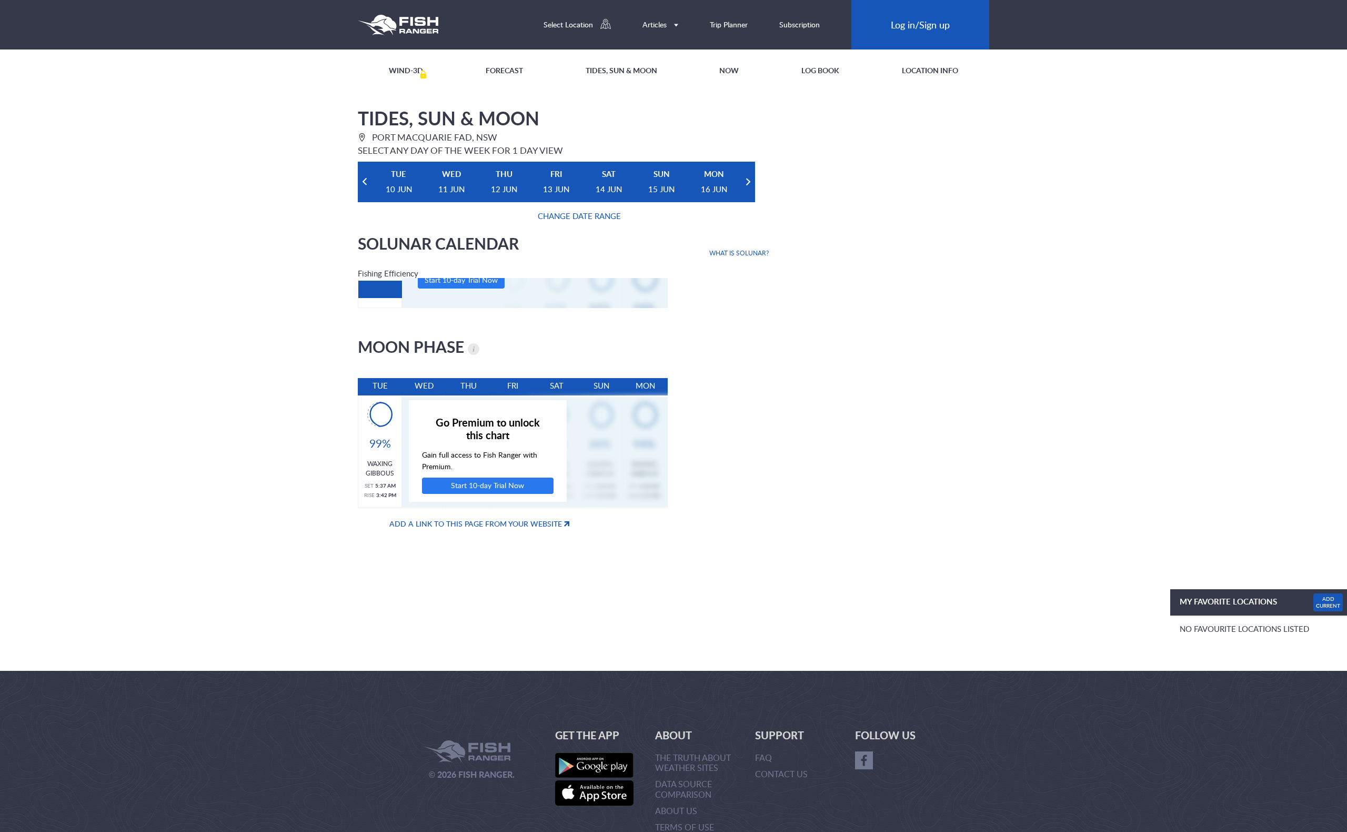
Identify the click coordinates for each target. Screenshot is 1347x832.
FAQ (763, 758)
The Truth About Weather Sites (693, 763)
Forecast (504, 70)
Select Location (569, 24)
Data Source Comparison (683, 789)
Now (729, 70)
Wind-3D (406, 70)
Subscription (799, 24)
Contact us (781, 774)
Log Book (820, 70)
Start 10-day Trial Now (461, 280)
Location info (930, 70)
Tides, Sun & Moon (621, 70)
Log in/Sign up (920, 24)
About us (676, 811)
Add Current (1328, 602)
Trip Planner (729, 24)
